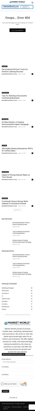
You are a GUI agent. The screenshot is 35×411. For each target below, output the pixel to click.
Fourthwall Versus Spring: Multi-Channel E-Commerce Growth (15, 202)
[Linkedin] (22, 397)
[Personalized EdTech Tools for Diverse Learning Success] (17, 59)
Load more (17, 210)
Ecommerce (4, 198)
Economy (4, 145)
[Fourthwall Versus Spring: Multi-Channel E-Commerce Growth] (17, 191)
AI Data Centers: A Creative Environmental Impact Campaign (15, 123)
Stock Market (5, 172)
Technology (5, 119)
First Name (5, 367)
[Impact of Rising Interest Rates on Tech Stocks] (17, 165)
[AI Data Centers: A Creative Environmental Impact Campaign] (17, 112)
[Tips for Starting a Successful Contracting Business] (17, 86)
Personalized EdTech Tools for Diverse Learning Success (15, 70)
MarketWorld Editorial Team (9, 74)
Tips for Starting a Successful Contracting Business (14, 97)
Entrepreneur (5, 92)
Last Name (5, 374)
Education (4, 66)
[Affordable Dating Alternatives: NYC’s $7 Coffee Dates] (17, 138)
